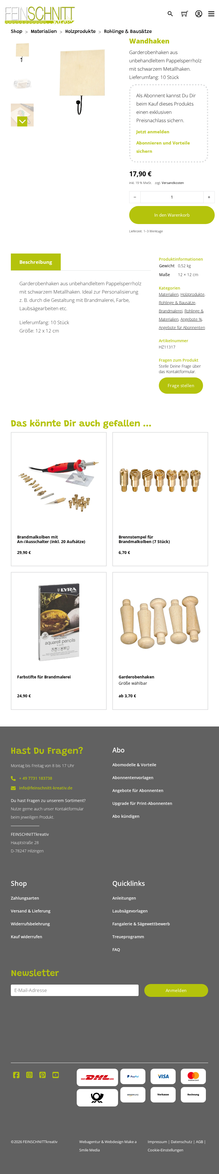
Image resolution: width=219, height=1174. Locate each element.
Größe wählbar (133, 683)
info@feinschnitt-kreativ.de (45, 788)
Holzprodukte (80, 31)
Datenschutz (181, 1141)
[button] (168, 131)
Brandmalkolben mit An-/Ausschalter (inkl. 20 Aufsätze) (51, 539)
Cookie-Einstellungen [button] (165, 1150)
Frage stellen (181, 385)
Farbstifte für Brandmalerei (44, 677)
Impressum (157, 1141)
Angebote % (191, 319)
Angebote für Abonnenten (182, 327)
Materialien (44, 31)
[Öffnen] (211, 13)
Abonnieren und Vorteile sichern (163, 147)
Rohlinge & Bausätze (128, 31)
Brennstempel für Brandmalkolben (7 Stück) (144, 539)
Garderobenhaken (136, 677)
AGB (199, 1141)
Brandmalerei (170, 311)
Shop (16, 31)
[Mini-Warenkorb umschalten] (184, 13)
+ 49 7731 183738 (35, 778)
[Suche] (171, 14)
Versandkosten (173, 183)
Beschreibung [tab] (35, 262)
